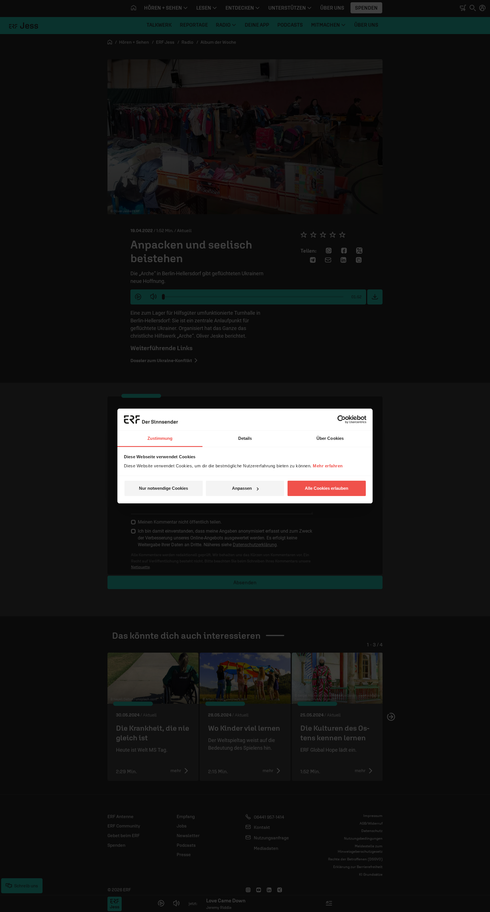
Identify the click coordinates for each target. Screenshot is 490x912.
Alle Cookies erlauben (326, 488)
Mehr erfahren (328, 465)
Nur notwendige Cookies (163, 488)
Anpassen (242, 488)
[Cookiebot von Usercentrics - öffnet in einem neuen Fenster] (341, 419)
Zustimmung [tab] (160, 438)
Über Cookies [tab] (330, 438)
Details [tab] (245, 438)
